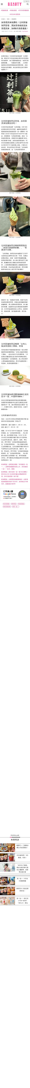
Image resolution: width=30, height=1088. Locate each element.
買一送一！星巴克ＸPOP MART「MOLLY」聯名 (22, 901)
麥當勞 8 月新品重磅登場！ (22, 890)
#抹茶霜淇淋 (6, 506)
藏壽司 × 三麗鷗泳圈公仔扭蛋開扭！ (22, 846)
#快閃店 (14, 503)
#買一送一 (15, 506)
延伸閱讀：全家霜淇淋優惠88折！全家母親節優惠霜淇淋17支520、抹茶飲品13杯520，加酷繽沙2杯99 (14, 482)
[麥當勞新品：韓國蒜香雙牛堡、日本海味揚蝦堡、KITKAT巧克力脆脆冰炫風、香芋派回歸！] (7, 891)
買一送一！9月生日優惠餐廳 (22, 880)
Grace (26, 31)
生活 (8, 19)
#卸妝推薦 (13, 10)
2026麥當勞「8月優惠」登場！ (22, 856)
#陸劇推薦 (4, 10)
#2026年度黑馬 (15, 14)
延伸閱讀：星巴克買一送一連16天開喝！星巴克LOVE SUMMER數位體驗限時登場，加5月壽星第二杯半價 (14, 474)
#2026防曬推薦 (23, 10)
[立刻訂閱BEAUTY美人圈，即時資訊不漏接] (15, 495)
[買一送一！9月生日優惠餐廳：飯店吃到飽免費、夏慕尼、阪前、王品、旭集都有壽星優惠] (7, 881)
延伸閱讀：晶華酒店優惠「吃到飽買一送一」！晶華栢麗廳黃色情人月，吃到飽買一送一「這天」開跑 (14, 467)
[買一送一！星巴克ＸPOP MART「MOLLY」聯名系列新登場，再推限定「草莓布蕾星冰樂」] (7, 901)
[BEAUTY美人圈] (15, 4)
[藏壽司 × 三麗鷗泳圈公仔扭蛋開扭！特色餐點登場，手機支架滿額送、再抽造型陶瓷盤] (7, 848)
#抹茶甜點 (21, 503)
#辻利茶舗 (6, 503)
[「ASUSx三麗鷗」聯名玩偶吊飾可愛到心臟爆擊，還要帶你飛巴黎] (7, 868)
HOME (3, 19)
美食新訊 (14, 19)
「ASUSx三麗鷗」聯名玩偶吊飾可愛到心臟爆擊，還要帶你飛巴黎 (22, 868)
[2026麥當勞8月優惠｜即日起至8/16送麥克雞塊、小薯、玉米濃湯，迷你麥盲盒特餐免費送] (7, 857)
